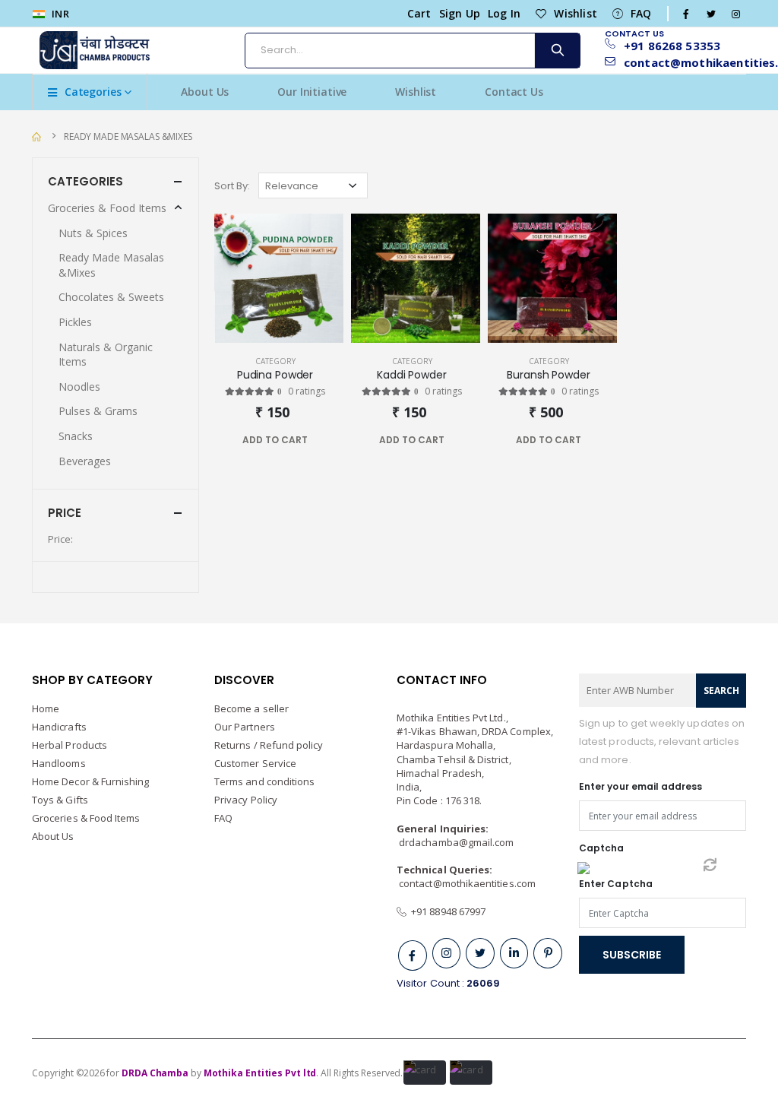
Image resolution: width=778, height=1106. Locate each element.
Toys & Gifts (60, 800)
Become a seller (251, 708)
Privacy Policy (245, 800)
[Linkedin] (514, 953)
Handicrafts (59, 727)
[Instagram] (446, 953)
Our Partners (244, 727)
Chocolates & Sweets (111, 297)
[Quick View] (304, 440)
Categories (93, 91)
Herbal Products (69, 745)
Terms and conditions (264, 781)
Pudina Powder (275, 375)
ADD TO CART (275, 439)
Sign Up (459, 13)
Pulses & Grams (98, 411)
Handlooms (59, 763)
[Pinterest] (547, 953)
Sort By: (232, 186)
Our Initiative (311, 91)
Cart (419, 13)
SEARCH (721, 690)
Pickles (75, 322)
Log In (504, 13)
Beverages (85, 461)
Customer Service (255, 763)
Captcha (601, 847)
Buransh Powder (548, 375)
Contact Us (514, 91)
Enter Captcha (616, 883)
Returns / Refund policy (269, 745)
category (275, 361)
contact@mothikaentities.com (467, 883)
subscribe (631, 954)
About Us (205, 91)
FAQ (641, 13)
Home (45, 708)
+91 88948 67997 (445, 911)
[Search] (557, 50)
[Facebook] (412, 955)
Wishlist (575, 13)
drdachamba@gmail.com (456, 842)
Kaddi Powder (411, 375)
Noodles (79, 386)
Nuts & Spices (93, 233)
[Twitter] (480, 953)
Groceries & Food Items (107, 208)
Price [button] (64, 513)
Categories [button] (85, 181)
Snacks (76, 436)
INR (59, 14)
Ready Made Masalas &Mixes (128, 136)
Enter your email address (641, 786)
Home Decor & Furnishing (91, 781)
